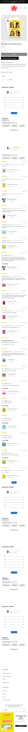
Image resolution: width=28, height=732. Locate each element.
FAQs (4, 679)
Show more (14, 482)
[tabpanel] (14, 133)
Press (4, 697)
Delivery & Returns (7, 676)
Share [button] (3, 76)
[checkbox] (22, 126)
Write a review (14, 113)
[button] (2, 8)
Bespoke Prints (6, 682)
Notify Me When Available (10, 58)
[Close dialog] (27, 713)
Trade (4, 693)
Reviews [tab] (5, 118)
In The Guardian (6, 700)
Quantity (3, 46)
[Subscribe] (23, 710)
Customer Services (7, 673)
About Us (5, 690)
